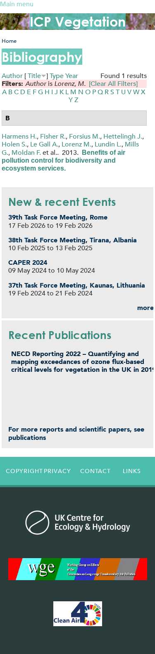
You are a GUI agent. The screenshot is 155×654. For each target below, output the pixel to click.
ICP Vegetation (78, 21)
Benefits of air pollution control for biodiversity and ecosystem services (63, 160)
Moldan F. (26, 152)
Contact (95, 471)
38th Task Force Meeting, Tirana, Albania (72, 240)
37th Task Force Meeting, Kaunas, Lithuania (76, 285)
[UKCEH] (78, 522)
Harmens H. (19, 136)
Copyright (22, 471)
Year (71, 75)
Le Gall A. (44, 144)
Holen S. (14, 144)
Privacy (57, 471)
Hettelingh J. (122, 136)
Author (12, 75)
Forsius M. (84, 136)
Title (34, 75)
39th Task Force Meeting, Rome (57, 217)
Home (9, 40)
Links (132, 471)
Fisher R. (53, 136)
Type (57, 75)
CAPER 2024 (27, 262)
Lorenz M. (76, 144)
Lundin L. (108, 144)
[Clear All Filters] (113, 83)
